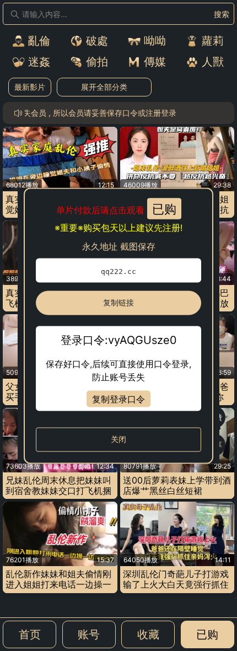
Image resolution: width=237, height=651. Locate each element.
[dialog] (118, 325)
